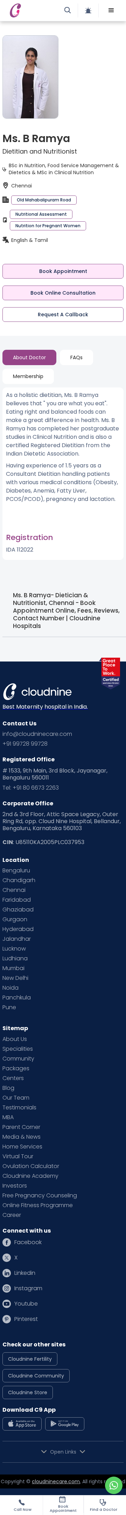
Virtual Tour (17, 1156)
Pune (9, 1007)
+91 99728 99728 (25, 744)
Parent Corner (21, 1127)
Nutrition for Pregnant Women (47, 226)
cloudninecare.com (56, 1481)
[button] (111, 10)
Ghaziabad (18, 910)
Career (11, 1215)
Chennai (14, 890)
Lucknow (14, 949)
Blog (8, 1088)
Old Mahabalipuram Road (44, 200)
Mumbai (13, 968)
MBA (8, 1117)
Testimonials (19, 1107)
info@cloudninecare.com (37, 734)
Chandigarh (18, 880)
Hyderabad (18, 929)
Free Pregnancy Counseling (39, 1195)
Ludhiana (15, 958)
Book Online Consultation (63, 292)
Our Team (15, 1098)
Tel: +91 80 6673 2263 (30, 788)
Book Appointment (63, 271)
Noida (10, 988)
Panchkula (16, 998)
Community (18, 1059)
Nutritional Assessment (41, 214)
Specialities (17, 1049)
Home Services (22, 1147)
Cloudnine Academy (30, 1176)
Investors (14, 1186)
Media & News (21, 1137)
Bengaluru (16, 870)
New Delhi (15, 978)
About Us (14, 1039)
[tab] (29, 357)
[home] (33, 10)
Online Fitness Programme (37, 1205)
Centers (13, 1078)
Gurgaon (14, 919)
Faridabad (16, 900)
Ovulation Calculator (30, 1166)
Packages (15, 1068)
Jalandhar (16, 939)
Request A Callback (63, 314)
